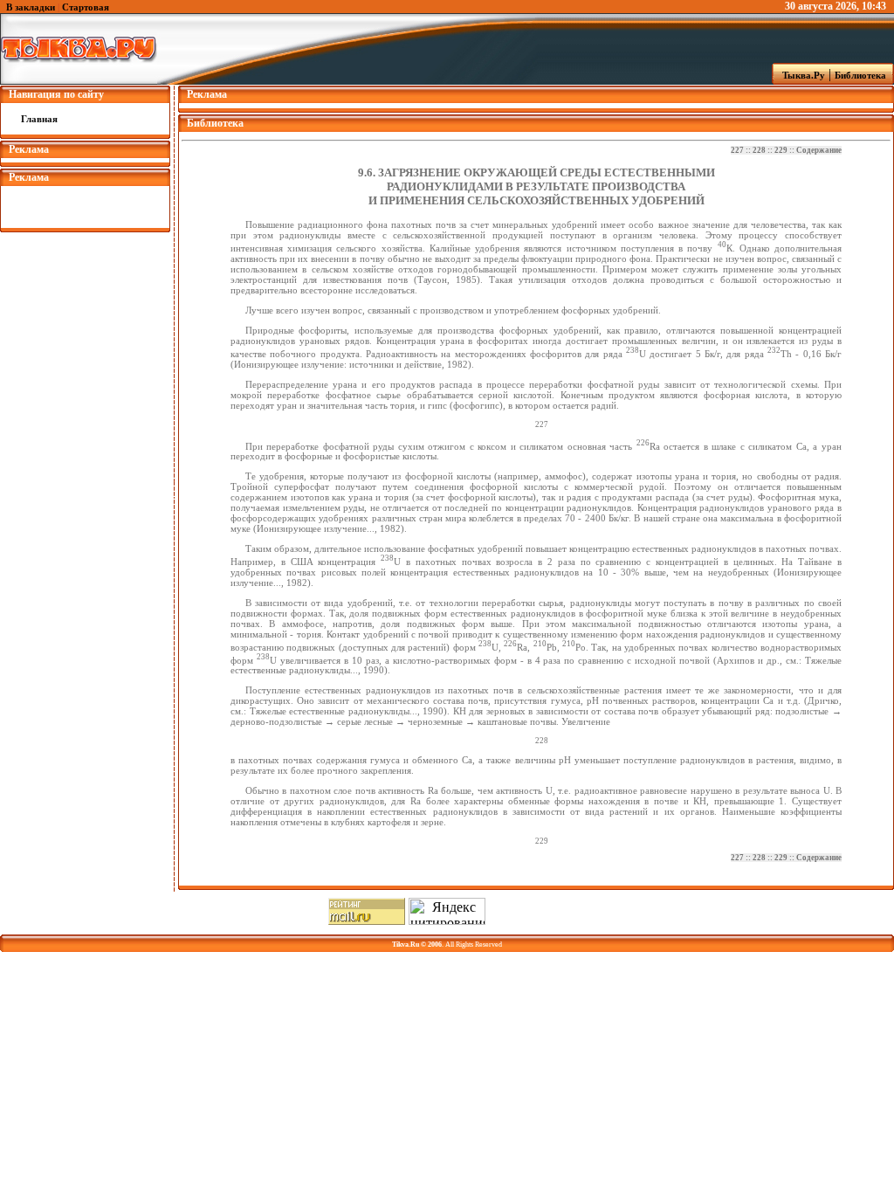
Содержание (819, 150)
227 (737, 150)
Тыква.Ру (799, 75)
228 (759, 150)
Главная (39, 119)
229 (780, 150)
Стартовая (85, 7)
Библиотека (863, 75)
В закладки (30, 7)
